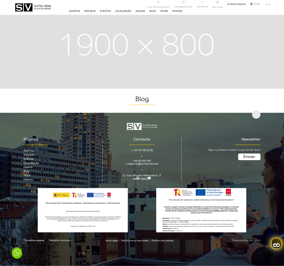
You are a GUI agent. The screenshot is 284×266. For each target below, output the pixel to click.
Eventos (105, 11)
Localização (123, 11)
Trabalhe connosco (60, 240)
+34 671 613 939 (217, 7)
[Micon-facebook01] (133, 179)
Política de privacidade (135, 240)
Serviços (90, 11)
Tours (164, 11)
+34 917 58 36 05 (143, 150)
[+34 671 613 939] (217, 2)
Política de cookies (163, 240)
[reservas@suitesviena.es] (183, 2)
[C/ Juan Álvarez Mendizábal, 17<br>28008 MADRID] (142, 170)
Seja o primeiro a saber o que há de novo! (234, 150)
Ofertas (177, 11)
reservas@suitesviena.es (183, 7)
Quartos (74, 11)
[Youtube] (150, 179)
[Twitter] (144, 179)
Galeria (140, 11)
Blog (152, 11)
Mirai (257, 240)
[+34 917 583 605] (202, 2)
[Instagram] (139, 179)
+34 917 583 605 (202, 7)
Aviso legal (112, 240)
